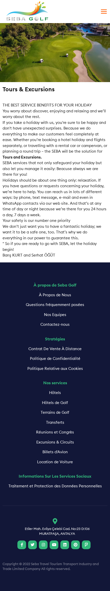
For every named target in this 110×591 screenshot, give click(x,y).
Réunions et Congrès (55, 432)
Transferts (55, 422)
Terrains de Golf (55, 412)
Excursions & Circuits (55, 442)
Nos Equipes (55, 314)
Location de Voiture (55, 461)
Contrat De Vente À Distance (55, 348)
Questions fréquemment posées (55, 304)
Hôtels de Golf (55, 402)
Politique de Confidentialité (55, 358)
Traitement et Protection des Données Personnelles (55, 486)
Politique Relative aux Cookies (55, 368)
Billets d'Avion (55, 451)
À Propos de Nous (55, 294)
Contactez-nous (55, 324)
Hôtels (55, 392)
